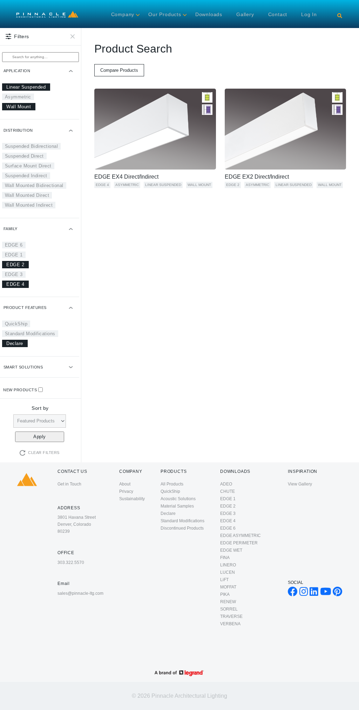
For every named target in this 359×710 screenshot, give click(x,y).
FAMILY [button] (11, 229)
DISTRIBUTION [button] (18, 130)
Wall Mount (18, 106)
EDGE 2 (15, 264)
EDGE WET (231, 550)
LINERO (228, 565)
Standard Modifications (30, 333)
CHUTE (227, 491)
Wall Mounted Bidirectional (34, 185)
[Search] (339, 16)
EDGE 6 (14, 245)
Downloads (208, 14)
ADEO (226, 484)
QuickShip (16, 323)
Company (123, 14)
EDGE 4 (15, 284)
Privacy (126, 491)
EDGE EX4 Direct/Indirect (126, 177)
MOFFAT (228, 587)
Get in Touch (69, 484)
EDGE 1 (14, 254)
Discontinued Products (182, 528)
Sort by (40, 408)
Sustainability (132, 498)
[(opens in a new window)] (293, 593)
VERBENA (230, 623)
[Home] (47, 12)
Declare (14, 343)
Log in (309, 14)
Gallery (245, 14)
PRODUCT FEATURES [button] (25, 307)
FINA (225, 557)
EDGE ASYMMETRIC (240, 535)
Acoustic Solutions (178, 498)
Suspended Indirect (26, 175)
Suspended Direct (24, 156)
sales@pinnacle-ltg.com (80, 593)
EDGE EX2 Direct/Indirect (257, 177)
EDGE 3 (14, 274)
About (124, 484)
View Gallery (300, 484)
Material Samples (177, 506)
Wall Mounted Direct (27, 195)
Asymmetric (18, 96)
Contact (277, 14)
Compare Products (119, 70)
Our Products (164, 14)
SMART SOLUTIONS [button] (23, 367)
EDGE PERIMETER (239, 542)
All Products (172, 484)
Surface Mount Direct (28, 165)
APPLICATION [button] (17, 71)
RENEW (228, 601)
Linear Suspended (26, 87)
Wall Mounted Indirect (29, 205)
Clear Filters (44, 452)
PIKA (225, 594)
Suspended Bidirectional (31, 146)
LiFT (224, 579)
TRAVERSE (231, 616)
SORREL (229, 609)
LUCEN (227, 572)
